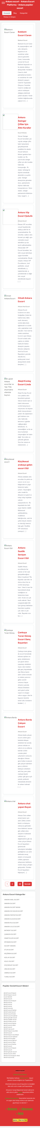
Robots (12, 1109)
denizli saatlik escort (10, 1019)
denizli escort (8, 999)
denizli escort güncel (10, 1040)
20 (20, 884)
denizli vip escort (9, 1029)
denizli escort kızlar (10, 1014)
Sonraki (27, 884)
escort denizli (8, 997)
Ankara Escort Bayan (12, 907)
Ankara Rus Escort (11, 923)
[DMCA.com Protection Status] (20, 1121)
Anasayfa (7, 13)
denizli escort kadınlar (10, 1016)
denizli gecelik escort (10, 1018)
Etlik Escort (9, 950)
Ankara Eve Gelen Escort (13, 911)
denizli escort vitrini (10, 1053)
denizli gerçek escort (10, 1052)
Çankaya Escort (10, 934)
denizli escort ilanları (10, 1010)
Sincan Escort (9, 969)
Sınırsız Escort (10, 973)
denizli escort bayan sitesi (12, 1055)
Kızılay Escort (9, 957)
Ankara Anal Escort (24, 306)
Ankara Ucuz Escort (12, 926)
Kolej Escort (9, 961)
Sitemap (27, 1109)
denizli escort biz (9, 1057)
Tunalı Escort (9, 977)
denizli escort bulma (10, 1044)
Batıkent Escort (22, 40)
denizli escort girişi (9, 1038)
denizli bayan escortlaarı (11, 1035)
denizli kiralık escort (10, 1021)
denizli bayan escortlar (11, 1031)
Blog (15, 13)
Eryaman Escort (10, 942)
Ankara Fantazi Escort (12, 915)
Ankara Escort (22, 221)
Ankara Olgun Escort (12, 919)
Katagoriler (24, 13)
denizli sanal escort (10, 1012)
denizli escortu (8, 1008)
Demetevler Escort (11, 938)
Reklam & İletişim (10, 17)
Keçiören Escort (10, 953)
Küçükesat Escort (11, 965)
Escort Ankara (22, 133)
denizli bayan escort (10, 995)
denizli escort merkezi (10, 1036)
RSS (20, 1113)
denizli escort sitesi (10, 1025)
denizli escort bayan (10, 993)
